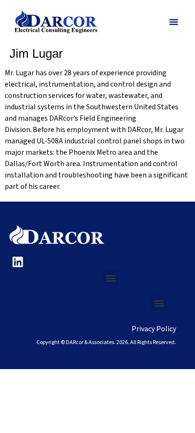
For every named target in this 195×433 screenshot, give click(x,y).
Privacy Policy (154, 329)
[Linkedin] (17, 262)
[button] (174, 22)
